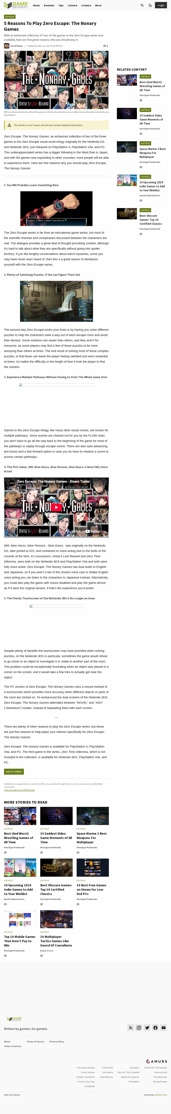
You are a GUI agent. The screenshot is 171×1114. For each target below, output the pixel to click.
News (36, 5)
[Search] (142, 5)
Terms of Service (35, 1041)
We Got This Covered (128, 1072)
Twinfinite (107, 1067)
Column (86, 5)
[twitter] (147, 1027)
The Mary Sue (160, 1076)
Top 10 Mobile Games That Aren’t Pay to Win (19, 941)
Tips (61, 5)
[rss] (130, 1027)
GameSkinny (106, 1076)
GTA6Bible (89, 1086)
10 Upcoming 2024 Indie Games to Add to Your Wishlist (18, 889)
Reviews (49, 5)
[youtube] (163, 1027)
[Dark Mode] (150, 5)
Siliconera (107, 1072)
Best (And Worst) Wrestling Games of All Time (18, 837)
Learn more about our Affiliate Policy (19, 790)
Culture (72, 5)
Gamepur (134, 1067)
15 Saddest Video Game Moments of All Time (56, 837)
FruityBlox (134, 1081)
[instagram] (138, 1027)
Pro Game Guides (86, 1067)
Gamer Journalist (86, 1076)
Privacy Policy (56, 1041)
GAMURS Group (160, 1095)
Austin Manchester (14, 899)
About (7, 1041)
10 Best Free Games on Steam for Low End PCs (91, 889)
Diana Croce (46, 950)
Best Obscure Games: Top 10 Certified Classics (56, 889)
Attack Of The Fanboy (155, 1067)
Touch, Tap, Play (86, 1081)
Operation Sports (130, 1076)
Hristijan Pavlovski (14, 847)
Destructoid (160, 1072)
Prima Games (88, 1072)
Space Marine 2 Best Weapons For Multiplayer (92, 837)
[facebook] (155, 1027)
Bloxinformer (160, 1081)
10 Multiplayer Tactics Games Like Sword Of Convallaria (56, 941)
